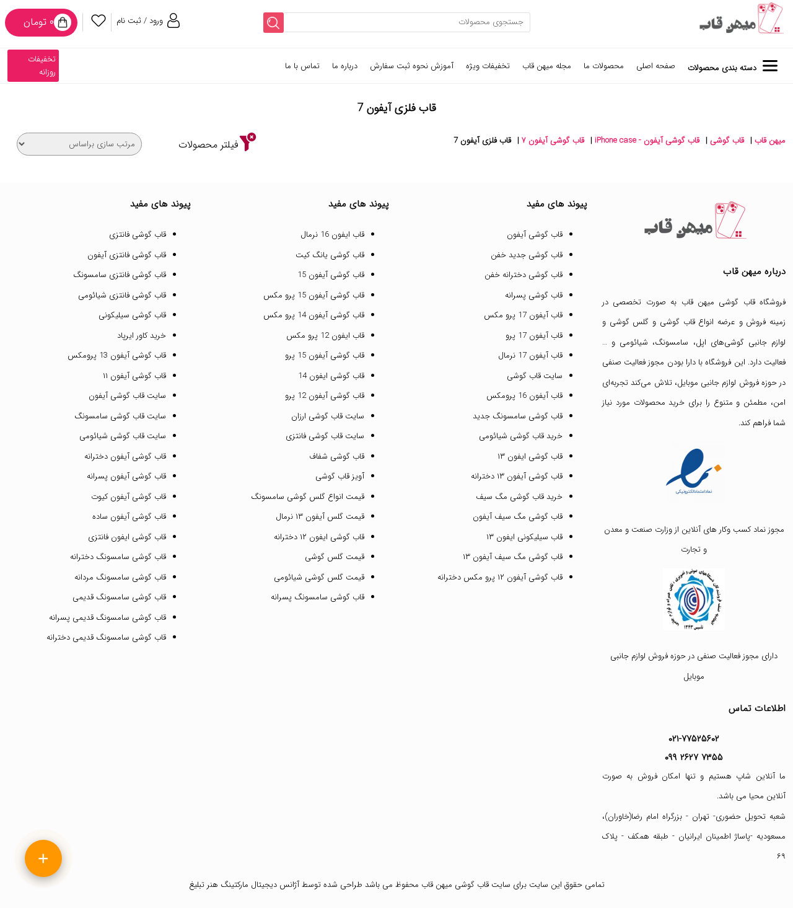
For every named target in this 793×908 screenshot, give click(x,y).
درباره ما (344, 66)
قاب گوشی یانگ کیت (330, 255)
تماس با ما (302, 66)
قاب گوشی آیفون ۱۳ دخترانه (517, 476)
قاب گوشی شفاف (336, 456)
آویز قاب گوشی (339, 476)
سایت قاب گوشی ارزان (327, 416)
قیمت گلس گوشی (334, 556)
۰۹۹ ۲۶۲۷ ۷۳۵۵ (694, 757)
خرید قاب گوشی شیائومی (521, 436)
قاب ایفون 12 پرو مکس (325, 335)
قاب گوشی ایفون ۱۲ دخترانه (319, 537)
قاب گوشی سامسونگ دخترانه (118, 556)
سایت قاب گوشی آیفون (127, 395)
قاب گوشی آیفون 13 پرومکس (117, 355)
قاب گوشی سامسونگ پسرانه (317, 597)
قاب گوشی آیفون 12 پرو (324, 395)
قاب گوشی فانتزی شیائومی (122, 295)
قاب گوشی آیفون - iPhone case (647, 140)
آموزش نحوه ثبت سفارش (411, 66)
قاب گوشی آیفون (535, 234)
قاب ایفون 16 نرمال (332, 234)
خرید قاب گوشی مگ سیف (519, 496)
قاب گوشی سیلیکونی (132, 315)
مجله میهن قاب (546, 66)
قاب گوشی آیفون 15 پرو (324, 355)
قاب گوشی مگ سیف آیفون (518, 516)
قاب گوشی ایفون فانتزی (127, 537)
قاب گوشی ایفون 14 (331, 375)
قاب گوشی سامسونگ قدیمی (119, 597)
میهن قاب (770, 140)
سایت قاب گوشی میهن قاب (465, 884)
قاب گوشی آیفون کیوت (128, 496)
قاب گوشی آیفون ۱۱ (134, 375)
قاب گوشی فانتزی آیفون (126, 255)
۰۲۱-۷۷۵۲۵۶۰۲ (693, 738)
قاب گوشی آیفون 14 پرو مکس (313, 315)
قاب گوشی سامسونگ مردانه (120, 577)
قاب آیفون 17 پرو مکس (523, 315)
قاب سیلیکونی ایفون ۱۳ (524, 537)
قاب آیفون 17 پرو (534, 335)
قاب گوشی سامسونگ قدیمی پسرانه (107, 617)
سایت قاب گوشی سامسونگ (120, 416)
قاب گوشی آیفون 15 (330, 274)
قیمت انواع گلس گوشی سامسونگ (307, 496)
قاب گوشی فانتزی (137, 234)
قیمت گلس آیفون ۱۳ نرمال (320, 516)
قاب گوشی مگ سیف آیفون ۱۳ (513, 556)
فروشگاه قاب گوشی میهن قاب (733, 302)
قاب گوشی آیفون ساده (129, 516)
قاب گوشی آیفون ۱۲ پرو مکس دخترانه (500, 577)
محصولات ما (604, 66)
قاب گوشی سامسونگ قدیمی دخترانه (106, 637)
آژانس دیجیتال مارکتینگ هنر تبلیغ (244, 884)
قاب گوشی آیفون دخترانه (125, 456)
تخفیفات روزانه (42, 66)
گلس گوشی (629, 321)
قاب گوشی (727, 140)
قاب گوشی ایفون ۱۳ (530, 456)
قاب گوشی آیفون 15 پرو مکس (313, 295)
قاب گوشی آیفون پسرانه (126, 476)
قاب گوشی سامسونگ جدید (518, 416)
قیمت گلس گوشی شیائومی (319, 577)
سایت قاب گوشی (535, 375)
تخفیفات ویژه (488, 66)
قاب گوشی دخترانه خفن (523, 274)
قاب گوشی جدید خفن (527, 255)
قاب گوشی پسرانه (534, 295)
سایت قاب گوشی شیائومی (122, 436)
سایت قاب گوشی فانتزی (325, 436)
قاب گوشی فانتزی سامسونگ (119, 274)
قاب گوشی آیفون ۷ (553, 140)
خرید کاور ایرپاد (141, 335)
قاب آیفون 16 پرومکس (524, 395)
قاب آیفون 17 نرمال (530, 355)
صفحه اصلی (655, 66)
